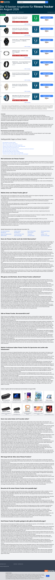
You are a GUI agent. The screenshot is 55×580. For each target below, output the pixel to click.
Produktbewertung (4, 566)
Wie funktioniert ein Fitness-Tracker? (9, 142)
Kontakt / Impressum (18, 564)
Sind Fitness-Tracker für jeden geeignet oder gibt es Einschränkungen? (15, 154)
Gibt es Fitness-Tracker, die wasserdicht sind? (11, 147)
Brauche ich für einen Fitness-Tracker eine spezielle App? (13, 152)
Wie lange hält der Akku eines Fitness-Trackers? (11, 151)
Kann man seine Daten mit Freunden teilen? (10, 150)
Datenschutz (3, 564)
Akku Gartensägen (18, 235)
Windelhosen (3, 232)
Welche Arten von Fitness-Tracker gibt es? (10, 143)
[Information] (38, 43)
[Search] (46, 2)
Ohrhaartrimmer (31, 235)
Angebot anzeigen (47, 17)
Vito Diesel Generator (5, 231)
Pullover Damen (17, 231)
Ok (47, 575)
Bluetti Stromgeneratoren (6, 234)
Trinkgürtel (30, 234)
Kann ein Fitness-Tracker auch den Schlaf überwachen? (12, 145)
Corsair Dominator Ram (19, 234)
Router (42, 232)
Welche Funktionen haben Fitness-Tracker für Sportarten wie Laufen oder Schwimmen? (18, 148)
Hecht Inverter (31, 232)
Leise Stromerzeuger (45, 235)
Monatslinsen (17, 232)
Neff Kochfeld (3, 235)
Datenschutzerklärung (36, 578)
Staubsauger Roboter (45, 231)
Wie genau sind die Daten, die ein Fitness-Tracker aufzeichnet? (14, 146)
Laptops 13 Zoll (44, 234)
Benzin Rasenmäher (32, 231)
